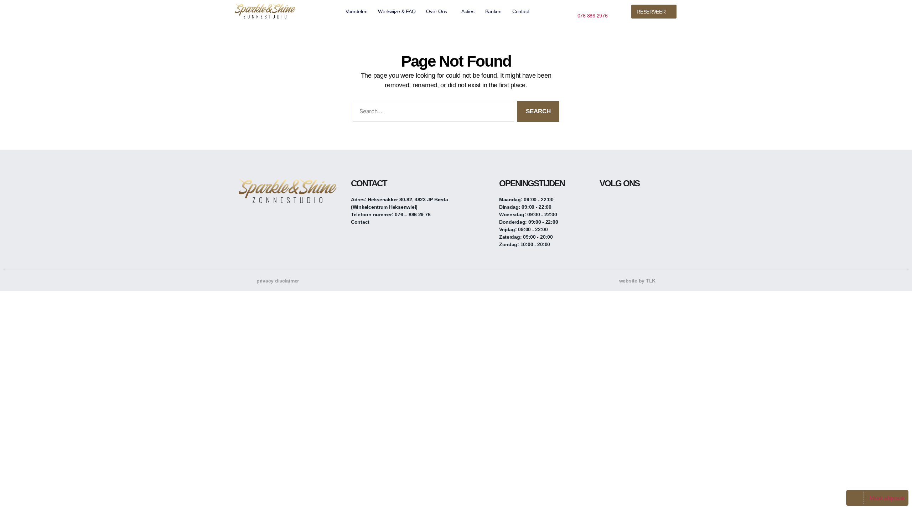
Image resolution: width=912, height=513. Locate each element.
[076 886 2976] (580, 7)
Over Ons (436, 11)
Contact (520, 11)
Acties (467, 11)
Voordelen (357, 11)
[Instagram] (619, 202)
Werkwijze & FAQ (396, 11)
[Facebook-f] (605, 202)
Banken (493, 11)
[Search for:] (432, 113)
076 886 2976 (592, 16)
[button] (438, 11)
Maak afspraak (887, 498)
